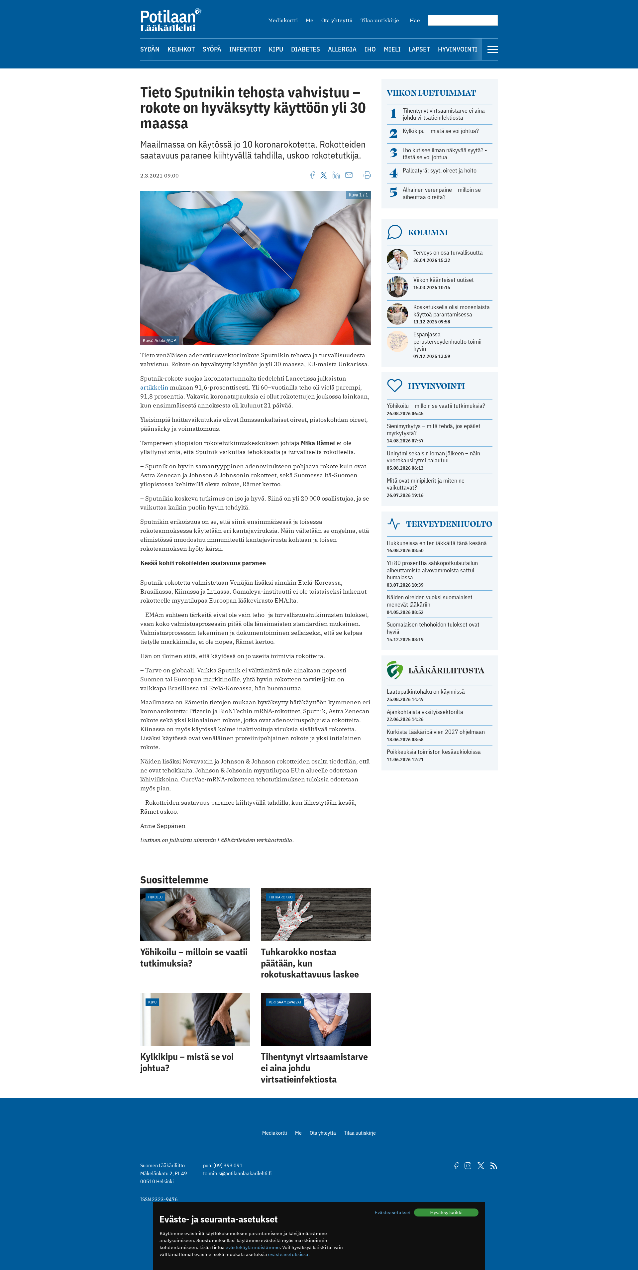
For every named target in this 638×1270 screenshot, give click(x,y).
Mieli (392, 49)
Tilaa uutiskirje (380, 20)
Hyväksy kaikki (446, 1212)
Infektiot (245, 49)
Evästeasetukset (392, 1212)
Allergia (342, 49)
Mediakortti (283, 20)
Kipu (276, 49)
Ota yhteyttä (337, 20)
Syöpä (212, 49)
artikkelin (154, 387)
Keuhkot (181, 49)
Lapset (419, 49)
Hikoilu (155, 896)
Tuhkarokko (281, 896)
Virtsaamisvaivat (285, 1001)
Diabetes (305, 49)
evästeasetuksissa (288, 1254)
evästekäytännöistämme (253, 1247)
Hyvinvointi (458, 49)
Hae (415, 20)
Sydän (150, 49)
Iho (370, 49)
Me (309, 20)
